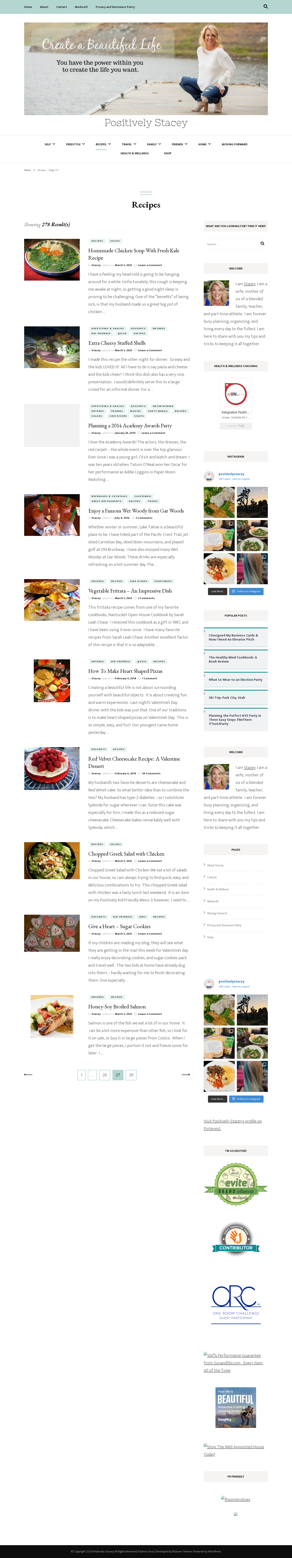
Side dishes (118, 416)
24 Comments (151, 773)
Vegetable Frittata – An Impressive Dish (130, 590)
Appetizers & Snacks (107, 328)
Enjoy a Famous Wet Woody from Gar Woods (136, 510)
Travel (127, 144)
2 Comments (146, 598)
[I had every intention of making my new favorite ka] (219, 535)
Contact (61, 6)
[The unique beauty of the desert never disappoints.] (252, 502)
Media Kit (81, 6)
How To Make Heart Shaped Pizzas (125, 671)
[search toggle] (266, 6)
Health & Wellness (135, 153)
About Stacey (215, 865)
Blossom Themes (182, 1551)
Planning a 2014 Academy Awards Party (130, 425)
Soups (115, 241)
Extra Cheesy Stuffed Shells (117, 342)
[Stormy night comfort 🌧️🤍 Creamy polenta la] (219, 568)
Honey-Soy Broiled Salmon (117, 1006)
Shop (167, 153)
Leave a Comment (150, 265)
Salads (96, 416)
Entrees (159, 328)
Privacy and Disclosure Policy (115, 6)
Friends (177, 144)
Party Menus (158, 411)
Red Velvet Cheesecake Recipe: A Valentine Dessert (134, 762)
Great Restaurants (106, 501)
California (142, 496)
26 (106, 1075)
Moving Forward (234, 144)
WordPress (214, 1551)
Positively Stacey (146, 122)
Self (48, 144)
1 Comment (149, 678)
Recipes (101, 144)
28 (133, 1075)
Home (28, 6)
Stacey (96, 265)
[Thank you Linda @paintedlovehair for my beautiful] (252, 568)
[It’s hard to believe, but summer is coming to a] (219, 502)
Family (152, 144)
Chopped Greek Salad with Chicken (126, 853)
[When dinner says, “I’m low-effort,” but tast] (252, 535)
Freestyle (73, 144)
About (44, 6)
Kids (142, 917)
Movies (135, 411)
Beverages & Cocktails (109, 496)
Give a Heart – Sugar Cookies (119, 926)
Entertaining (163, 406)
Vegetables (163, 581)
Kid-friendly (101, 333)
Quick (122, 333)
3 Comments (144, 518)
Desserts (138, 328)
